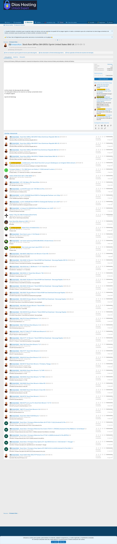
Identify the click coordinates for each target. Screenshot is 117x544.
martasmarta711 (15, 423)
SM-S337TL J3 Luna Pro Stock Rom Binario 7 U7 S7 (35, 403)
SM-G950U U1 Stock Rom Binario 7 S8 (31, 273)
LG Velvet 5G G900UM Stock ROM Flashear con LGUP (36, 208)
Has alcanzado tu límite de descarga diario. (52, 52)
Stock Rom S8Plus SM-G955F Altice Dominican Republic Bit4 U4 (39, 137)
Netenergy (12, 49)
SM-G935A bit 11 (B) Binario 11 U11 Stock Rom (34, 266)
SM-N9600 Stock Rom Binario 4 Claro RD (32, 390)
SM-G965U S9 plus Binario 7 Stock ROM (32, 305)
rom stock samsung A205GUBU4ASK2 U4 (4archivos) (36, 241)
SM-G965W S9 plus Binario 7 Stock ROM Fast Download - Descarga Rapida (43, 312)
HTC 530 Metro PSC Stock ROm (29, 182)
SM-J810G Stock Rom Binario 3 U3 (30, 357)
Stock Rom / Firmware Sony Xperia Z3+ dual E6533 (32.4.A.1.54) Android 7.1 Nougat (46, 442)
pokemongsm (14, 177)
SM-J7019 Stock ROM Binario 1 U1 (30, 318)
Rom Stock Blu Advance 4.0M (18, 221)
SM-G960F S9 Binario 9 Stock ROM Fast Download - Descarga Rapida (41, 279)
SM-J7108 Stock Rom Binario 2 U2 (30, 325)
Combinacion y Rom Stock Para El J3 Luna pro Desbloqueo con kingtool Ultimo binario (48, 163)
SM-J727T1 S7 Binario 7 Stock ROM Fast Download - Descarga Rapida (41, 338)
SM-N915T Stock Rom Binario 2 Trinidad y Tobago (35, 364)
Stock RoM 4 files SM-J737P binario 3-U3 (32, 455)
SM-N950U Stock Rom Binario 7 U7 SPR (32, 370)
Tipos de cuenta (72, 22)
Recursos (29, 22)
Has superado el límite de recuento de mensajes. (80, 52)
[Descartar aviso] (112, 31)
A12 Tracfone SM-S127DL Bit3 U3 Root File (104, 109)
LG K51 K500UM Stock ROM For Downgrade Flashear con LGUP (40, 202)
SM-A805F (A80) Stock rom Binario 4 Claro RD (34, 254)
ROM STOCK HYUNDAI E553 (30, 228)
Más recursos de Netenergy (103, 83)
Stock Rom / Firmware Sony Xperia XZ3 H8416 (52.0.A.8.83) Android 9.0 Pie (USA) (45, 448)
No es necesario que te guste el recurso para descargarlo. (21, 52)
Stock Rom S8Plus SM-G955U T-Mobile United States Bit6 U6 (38, 156)
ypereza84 (13, 216)
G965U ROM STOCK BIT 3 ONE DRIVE (20, 176)
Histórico (15, 57)
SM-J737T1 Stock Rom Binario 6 (30, 351)
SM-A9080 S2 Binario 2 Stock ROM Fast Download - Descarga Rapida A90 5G (43, 260)
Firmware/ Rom (27, 138)
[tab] (56, 40)
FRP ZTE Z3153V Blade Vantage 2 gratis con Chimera (104, 91)
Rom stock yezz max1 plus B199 (32, 247)
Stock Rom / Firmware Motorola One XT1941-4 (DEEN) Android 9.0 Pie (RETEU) (44, 435)
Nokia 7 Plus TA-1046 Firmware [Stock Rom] (23, 215)
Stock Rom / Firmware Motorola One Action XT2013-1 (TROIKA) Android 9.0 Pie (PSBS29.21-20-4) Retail (52, 429)
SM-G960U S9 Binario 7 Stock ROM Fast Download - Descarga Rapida (41, 286)
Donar (61, 22)
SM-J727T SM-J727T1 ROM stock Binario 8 (33, 331)
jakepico (13, 171)
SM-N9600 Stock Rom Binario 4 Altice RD (32, 383)
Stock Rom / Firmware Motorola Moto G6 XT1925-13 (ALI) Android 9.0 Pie (43, 422)
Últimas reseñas (9, 25)
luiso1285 (13, 229)
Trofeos (39, 22)
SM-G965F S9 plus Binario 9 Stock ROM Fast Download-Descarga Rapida (42, 292)
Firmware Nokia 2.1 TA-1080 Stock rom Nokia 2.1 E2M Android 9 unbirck (32, 169)
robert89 (13, 222)
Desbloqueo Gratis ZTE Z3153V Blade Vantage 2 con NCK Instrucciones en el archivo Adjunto (104, 99)
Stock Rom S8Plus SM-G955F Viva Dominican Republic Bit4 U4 (39, 150)
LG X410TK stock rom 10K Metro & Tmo (32, 189)
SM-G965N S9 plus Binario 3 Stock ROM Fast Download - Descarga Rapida (43, 299)
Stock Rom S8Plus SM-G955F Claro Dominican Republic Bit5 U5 (39, 143)
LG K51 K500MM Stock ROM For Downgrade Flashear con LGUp (40, 195)
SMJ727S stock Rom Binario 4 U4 (30, 409)
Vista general (8, 57)
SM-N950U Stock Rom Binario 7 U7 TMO (32, 377)
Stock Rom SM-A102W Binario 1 (30, 416)
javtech (12, 235)
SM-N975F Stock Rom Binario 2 (29, 396)
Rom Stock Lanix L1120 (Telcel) (29, 234)
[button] (11, 22)
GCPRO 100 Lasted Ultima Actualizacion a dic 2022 (103, 85)
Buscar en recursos (20, 25)
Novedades (18, 22)
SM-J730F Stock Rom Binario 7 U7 (30, 344)
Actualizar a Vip (51, 22)
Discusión (22, 57)
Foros (8, 22)
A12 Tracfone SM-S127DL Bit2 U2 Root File (104, 115)
